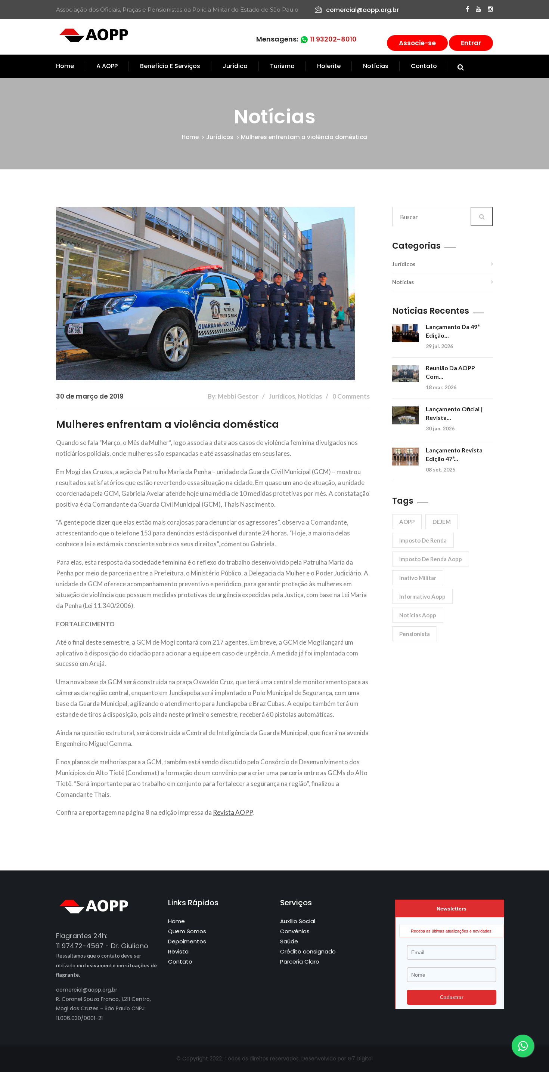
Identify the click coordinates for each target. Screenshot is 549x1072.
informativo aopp (422, 596)
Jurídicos (219, 137)
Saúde (289, 941)
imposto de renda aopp (430, 559)
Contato (424, 66)
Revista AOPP (232, 812)
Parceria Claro (299, 961)
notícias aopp (417, 615)
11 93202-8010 (332, 39)
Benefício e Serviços (170, 66)
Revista (178, 951)
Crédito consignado (308, 951)
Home (65, 66)
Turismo (282, 66)
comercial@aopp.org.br (362, 10)
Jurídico (235, 66)
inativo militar (417, 577)
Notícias (375, 66)
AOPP (407, 521)
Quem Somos (187, 931)
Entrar (471, 43)
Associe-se (417, 43)
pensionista (414, 633)
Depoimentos (187, 941)
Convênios (295, 931)
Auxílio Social (297, 921)
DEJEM (441, 521)
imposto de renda (423, 540)
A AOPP (107, 66)
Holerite (329, 66)
